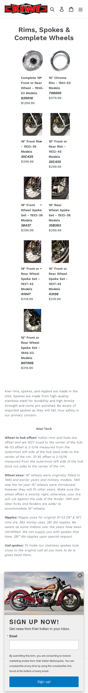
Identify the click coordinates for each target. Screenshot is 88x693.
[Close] (79, 575)
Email (13, 635)
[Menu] (80, 9)
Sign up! (44, 682)
